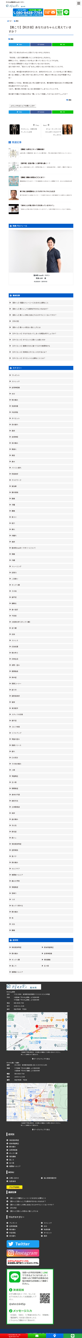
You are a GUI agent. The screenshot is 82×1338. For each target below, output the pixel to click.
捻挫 (13, 634)
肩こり (14, 966)
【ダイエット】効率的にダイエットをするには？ (29, 352)
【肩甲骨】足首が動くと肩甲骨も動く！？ (35, 163)
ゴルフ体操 (16, 727)
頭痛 (13, 554)
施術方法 (15, 801)
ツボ (13, 899)
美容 (13, 455)
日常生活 (15, 659)
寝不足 (14, 720)
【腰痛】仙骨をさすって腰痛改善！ (32, 149)
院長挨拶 (15, 474)
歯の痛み (15, 819)
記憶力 (14, 572)
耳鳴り (14, 893)
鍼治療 (14, 486)
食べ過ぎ (15, 609)
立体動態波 (16, 807)
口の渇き (15, 757)
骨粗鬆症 (15, 887)
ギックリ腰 (16, 585)
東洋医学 (15, 708)
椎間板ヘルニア (17, 875)
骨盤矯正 (15, 776)
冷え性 (14, 825)
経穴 (13, 523)
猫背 (13, 702)
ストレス (15, 640)
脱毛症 (14, 831)
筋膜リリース (16, 745)
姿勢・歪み (16, 665)
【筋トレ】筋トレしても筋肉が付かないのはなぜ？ (30, 309)
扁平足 (14, 597)
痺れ (13, 529)
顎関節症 (15, 788)
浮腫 (13, 504)
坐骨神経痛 (16, 387)
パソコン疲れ (16, 467)
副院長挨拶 (16, 696)
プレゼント (16, 375)
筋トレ (14, 838)
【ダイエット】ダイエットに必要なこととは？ (28, 358)
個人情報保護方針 (50, 1178)
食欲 (13, 541)
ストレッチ (16, 381)
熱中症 (14, 677)
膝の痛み (15, 912)
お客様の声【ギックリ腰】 (21, 622)
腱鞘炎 (14, 603)
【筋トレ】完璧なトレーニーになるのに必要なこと (30, 302)
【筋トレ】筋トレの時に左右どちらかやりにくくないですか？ (34, 315)
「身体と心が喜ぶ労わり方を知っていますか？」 (37, 205)
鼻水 (13, 461)
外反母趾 (15, 412)
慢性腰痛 (47, 959)
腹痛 (13, 498)
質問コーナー (16, 683)
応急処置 (15, 646)
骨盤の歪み (16, 739)
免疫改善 (15, 406)
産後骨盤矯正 (49, 947)
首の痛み (15, 443)
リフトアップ (16, 733)
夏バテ (14, 856)
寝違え (14, 449)
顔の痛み (15, 862)
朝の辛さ (15, 652)
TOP (10, 21)
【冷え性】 (16, 321)
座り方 (14, 689)
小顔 (13, 770)
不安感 (14, 615)
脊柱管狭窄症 (16, 844)
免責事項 (12, 1181)
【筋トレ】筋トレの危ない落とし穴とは (26, 327)
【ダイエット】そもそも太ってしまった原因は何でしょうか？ (34, 333)
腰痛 (17, 21)
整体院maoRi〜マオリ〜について (24, 548)
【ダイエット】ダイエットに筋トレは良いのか (28, 339)
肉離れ (14, 535)
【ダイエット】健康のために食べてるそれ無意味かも (31, 346)
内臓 (13, 560)
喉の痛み (15, 400)
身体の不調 (16, 794)
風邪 (13, 430)
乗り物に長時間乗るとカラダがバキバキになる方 (37, 191)
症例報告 (15, 850)
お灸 (13, 924)
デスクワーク (16, 480)
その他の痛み (16, 764)
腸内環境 (15, 492)
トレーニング (16, 566)
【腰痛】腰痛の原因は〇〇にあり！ (33, 177)
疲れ (13, 751)
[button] (14, 1336)
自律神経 (15, 437)
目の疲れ (15, 424)
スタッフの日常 (17, 714)
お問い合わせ (14, 1178)
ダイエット (16, 418)
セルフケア (16, 868)
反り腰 (14, 628)
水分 (13, 393)
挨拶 (13, 813)
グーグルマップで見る (41, 1059)
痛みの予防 (16, 881)
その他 (14, 591)
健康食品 (15, 671)
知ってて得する (17, 905)
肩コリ (14, 517)
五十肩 (14, 782)
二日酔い (15, 578)
